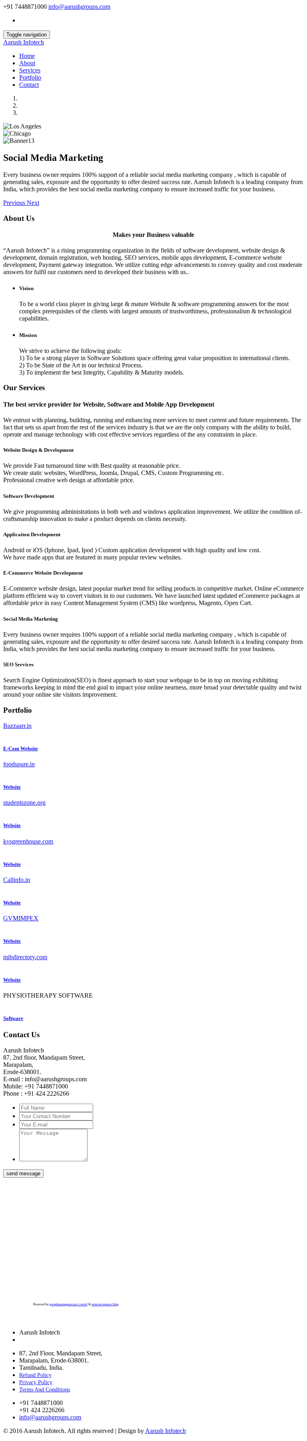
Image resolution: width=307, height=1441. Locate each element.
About (27, 63)
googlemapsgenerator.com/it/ (69, 1304)
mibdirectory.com (25, 957)
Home (27, 55)
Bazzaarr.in (17, 725)
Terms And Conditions (44, 1390)
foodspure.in (19, 764)
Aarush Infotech (23, 42)
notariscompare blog (105, 1304)
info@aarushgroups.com (79, 6)
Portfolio (30, 77)
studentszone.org (24, 802)
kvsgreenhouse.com (28, 841)
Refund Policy (35, 1375)
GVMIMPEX (20, 918)
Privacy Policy (35, 1382)
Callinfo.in (16, 879)
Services (29, 70)
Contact (29, 84)
